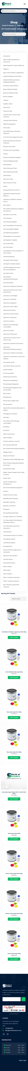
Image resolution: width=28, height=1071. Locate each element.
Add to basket (14, 637)
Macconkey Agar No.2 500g (14, 712)
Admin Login (22, 1060)
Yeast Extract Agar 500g (14, 953)
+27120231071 (9, 1028)
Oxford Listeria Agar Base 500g (14, 873)
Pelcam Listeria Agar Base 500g (14, 913)
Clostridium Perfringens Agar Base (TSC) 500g (14, 632)
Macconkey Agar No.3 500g (14, 752)
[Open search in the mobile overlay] (14, 11)
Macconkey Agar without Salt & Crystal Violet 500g (14, 792)
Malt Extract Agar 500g (14, 833)
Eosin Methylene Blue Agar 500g (14, 672)
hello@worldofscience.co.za (13, 1030)
